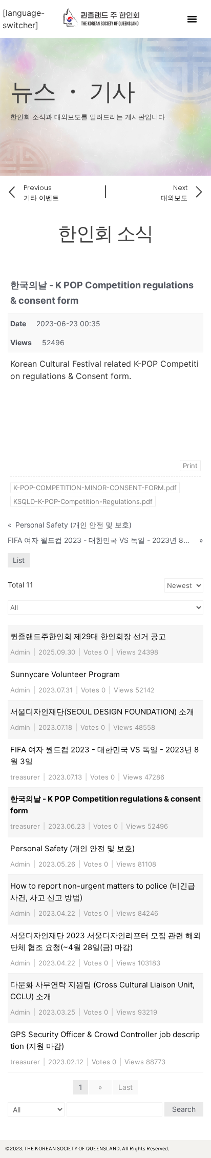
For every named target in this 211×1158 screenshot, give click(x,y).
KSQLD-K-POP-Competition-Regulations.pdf (83, 501)
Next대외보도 (174, 193)
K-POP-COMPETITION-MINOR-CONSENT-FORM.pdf (95, 487)
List (19, 560)
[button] (192, 19)
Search (184, 1109)
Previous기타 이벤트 (41, 193)
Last (125, 1087)
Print (190, 465)
